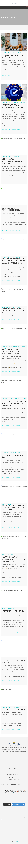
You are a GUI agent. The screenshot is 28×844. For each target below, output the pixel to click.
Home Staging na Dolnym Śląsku (12, 456)
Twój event (4, 504)
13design (16, 841)
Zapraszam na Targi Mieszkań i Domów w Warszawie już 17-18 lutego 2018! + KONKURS (13, 559)
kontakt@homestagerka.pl (14, 779)
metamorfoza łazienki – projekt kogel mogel (12, 209)
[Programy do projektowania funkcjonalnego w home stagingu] (14, 146)
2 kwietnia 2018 (20, 400)
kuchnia (20, 398)
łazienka (3, 206)
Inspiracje (13, 52)
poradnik (17, 52)
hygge (9, 52)
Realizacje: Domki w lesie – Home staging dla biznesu (13, 611)
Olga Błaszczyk (8, 75)
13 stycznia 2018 (10, 608)
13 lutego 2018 (10, 554)
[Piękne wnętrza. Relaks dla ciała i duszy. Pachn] (20, 795)
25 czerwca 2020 (16, 156)
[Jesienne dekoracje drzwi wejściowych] (14, 42)
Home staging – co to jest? (13, 709)
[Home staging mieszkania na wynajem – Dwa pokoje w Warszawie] (14, 388)
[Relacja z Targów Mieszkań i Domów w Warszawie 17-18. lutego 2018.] (14, 494)
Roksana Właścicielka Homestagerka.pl (13, 129)
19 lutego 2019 (17, 307)
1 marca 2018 (10, 504)
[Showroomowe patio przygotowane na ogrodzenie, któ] (20, 796)
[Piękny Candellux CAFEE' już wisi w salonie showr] (20, 798)
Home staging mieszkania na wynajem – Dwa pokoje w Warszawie (14, 403)
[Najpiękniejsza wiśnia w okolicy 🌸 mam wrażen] (8, 801)
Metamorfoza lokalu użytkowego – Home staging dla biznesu (11, 352)
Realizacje (8, 206)
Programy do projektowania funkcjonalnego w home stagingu (12, 161)
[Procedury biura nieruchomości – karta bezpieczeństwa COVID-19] (14, 92)
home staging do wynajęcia (13, 398)
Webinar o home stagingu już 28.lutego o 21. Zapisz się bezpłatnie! (14, 311)
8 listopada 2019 (22, 206)
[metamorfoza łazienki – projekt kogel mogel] (14, 196)
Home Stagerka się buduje (7, 452)
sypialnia (14, 400)
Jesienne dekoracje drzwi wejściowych (12, 57)
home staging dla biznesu (7, 346)
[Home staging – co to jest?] (14, 697)
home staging (4, 52)
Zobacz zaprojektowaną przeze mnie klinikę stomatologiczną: (13, 817)
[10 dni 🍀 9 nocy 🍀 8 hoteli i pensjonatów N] (8, 798)
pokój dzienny (5, 400)
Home (2, 27)
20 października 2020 (21, 102)
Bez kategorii (4, 307)
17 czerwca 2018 (6, 348)
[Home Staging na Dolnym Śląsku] (14, 442)
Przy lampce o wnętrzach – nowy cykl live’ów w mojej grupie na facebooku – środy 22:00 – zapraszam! (13, 261)
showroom (23, 346)
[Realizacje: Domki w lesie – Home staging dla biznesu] (14, 598)
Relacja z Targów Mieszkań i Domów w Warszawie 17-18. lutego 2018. (13, 508)
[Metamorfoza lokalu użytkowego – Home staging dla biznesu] (14, 336)
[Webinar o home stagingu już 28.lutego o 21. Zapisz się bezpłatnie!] (14, 297)
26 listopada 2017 (12, 659)
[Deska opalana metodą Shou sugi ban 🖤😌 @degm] (8, 800)
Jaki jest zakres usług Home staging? (14, 662)
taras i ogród (21, 52)
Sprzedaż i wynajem (12, 102)
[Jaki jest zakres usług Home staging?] (14, 648)
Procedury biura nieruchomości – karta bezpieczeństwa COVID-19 (12, 106)
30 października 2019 (17, 257)
